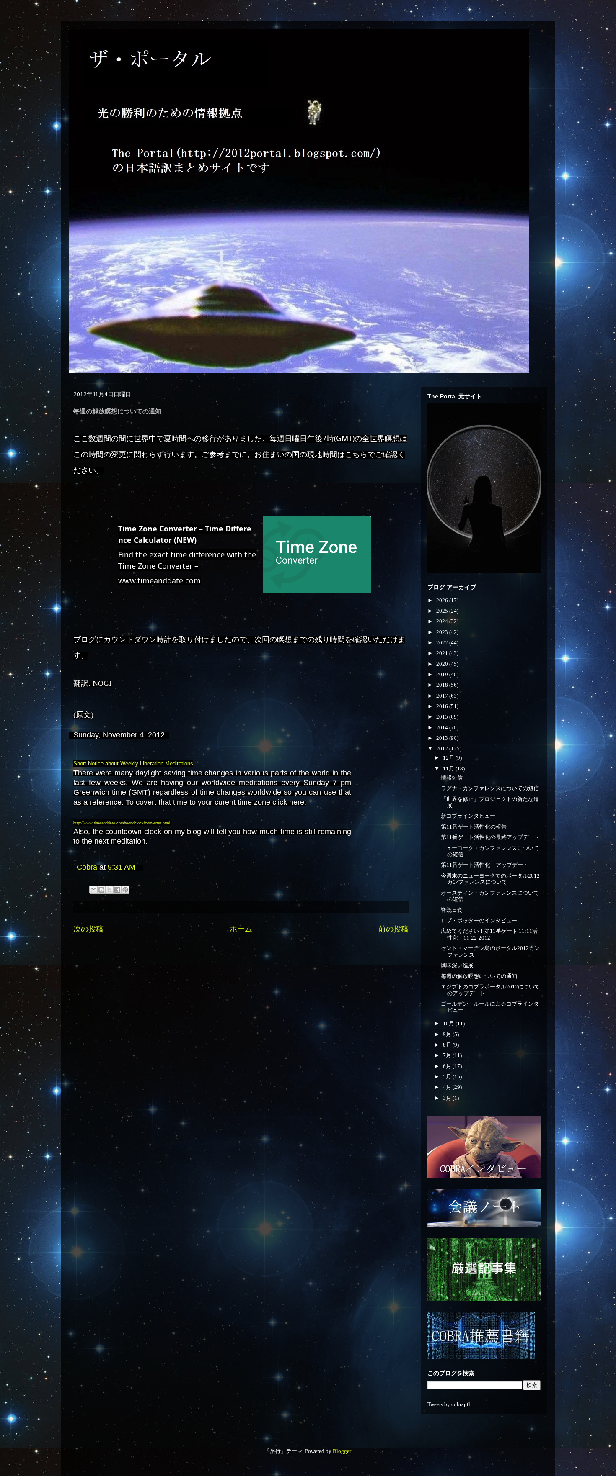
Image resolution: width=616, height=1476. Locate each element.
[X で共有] (109, 890)
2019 (442, 674)
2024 (442, 621)
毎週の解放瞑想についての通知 (479, 976)
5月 (448, 1076)
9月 (448, 1034)
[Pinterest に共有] (125, 890)
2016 (442, 706)
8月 (448, 1045)
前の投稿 (393, 929)
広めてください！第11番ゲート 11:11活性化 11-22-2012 (489, 934)
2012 (442, 748)
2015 (442, 717)
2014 (442, 727)
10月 (449, 1023)
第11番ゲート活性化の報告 (474, 827)
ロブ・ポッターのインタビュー (479, 920)
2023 (442, 632)
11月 (449, 768)
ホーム (241, 929)
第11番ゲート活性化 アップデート (484, 865)
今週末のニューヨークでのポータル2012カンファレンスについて (490, 879)
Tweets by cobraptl (448, 1404)
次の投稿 (88, 929)
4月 (448, 1087)
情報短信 (452, 778)
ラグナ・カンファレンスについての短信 (490, 788)
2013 (442, 738)
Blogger (342, 1451)
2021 (442, 653)
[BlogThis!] (101, 890)
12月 (449, 758)
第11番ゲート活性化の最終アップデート (490, 837)
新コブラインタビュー (468, 816)
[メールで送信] (93, 890)
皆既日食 (452, 910)
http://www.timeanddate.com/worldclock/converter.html (121, 823)
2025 (442, 611)
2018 (442, 685)
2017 (442, 696)
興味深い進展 (457, 965)
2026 (442, 600)
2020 (442, 664)
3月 (448, 1098)
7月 (448, 1055)
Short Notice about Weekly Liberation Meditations (133, 763)
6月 (448, 1066)
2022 (442, 642)
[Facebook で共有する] (117, 890)
